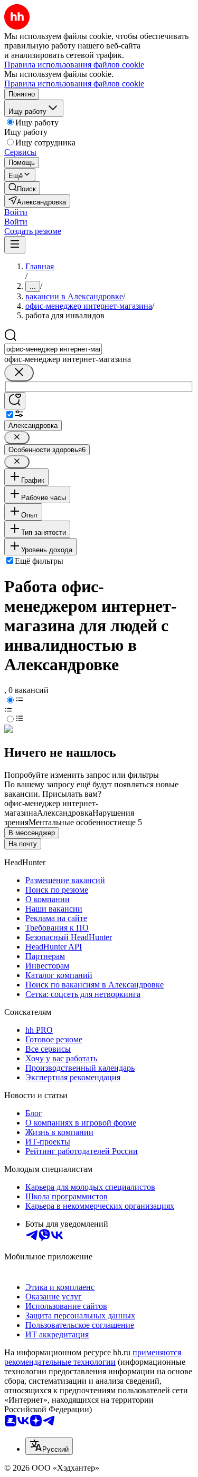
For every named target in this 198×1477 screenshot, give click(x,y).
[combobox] (53, 349)
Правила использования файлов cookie (74, 83)
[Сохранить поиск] (14, 400)
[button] (15, 212)
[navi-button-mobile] (14, 244)
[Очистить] (19, 373)
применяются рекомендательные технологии (92, 1357)
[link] (22, 187)
